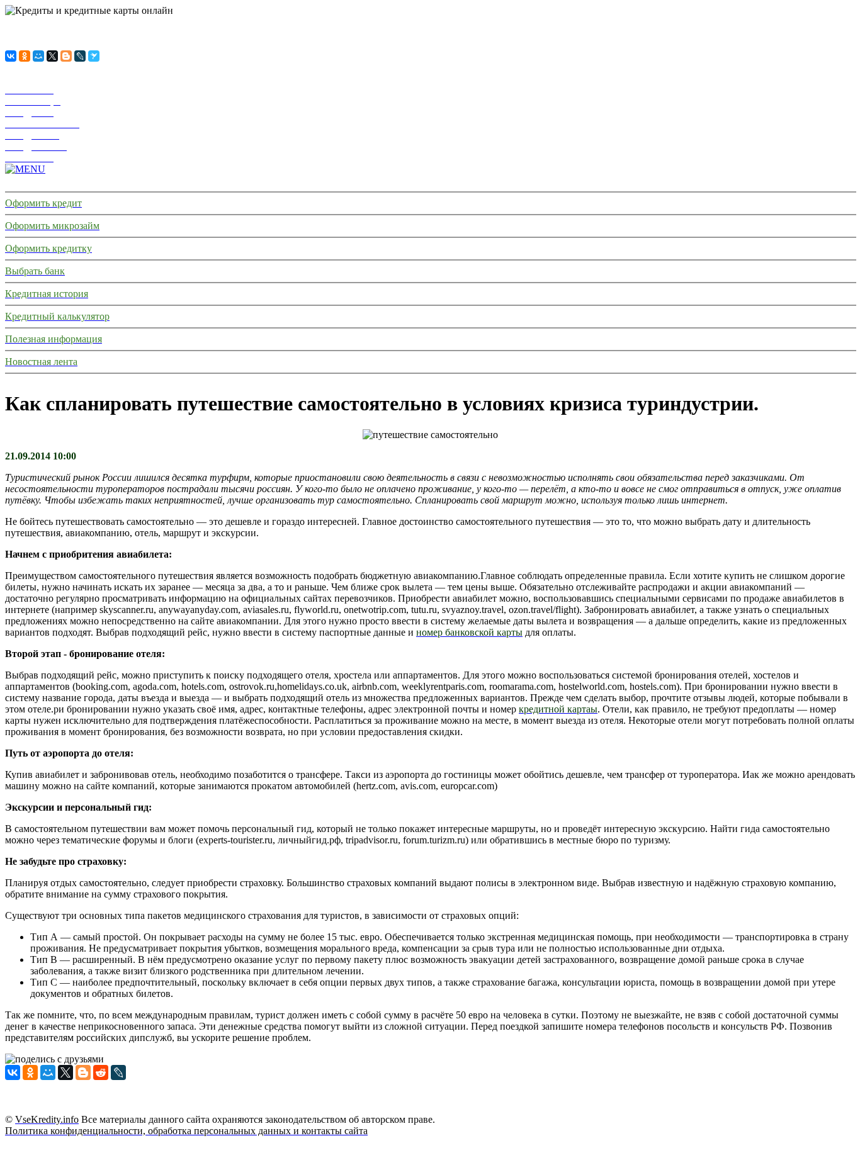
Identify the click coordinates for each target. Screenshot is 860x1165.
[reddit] (100, 1072)
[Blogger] (66, 56)
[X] (52, 56)
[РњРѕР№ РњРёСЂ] (38, 56)
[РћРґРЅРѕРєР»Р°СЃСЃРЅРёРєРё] (24, 56)
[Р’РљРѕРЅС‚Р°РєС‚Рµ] (10, 56)
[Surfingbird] (93, 56)
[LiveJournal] (80, 56)
